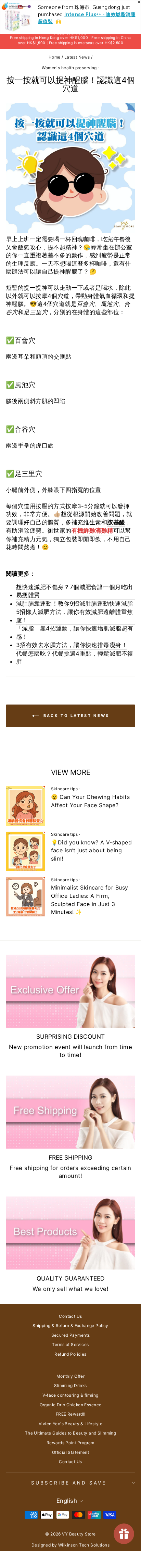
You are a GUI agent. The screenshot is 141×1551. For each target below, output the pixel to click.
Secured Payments (70, 1335)
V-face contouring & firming (70, 1395)
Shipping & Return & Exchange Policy (70, 1325)
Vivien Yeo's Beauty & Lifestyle (70, 1423)
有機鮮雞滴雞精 (92, 530)
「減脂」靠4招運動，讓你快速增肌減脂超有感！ (74, 632)
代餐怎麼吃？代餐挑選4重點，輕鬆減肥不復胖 (74, 657)
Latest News (77, 57)
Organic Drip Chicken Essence (71, 1404)
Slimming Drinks (70, 1385)
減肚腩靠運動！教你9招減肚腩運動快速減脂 (74, 603)
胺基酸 (116, 522)
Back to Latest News (75, 715)
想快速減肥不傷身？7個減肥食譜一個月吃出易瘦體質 (74, 591)
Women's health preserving (69, 67)
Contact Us (70, 1316)
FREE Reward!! (70, 1414)
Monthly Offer (70, 1376)
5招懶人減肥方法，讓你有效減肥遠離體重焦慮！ (74, 616)
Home (55, 57)
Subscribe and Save (69, 1483)
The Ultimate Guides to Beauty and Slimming (70, 1433)
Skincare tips (64, 788)
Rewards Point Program (70, 1442)
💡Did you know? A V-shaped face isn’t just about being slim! (91, 850)
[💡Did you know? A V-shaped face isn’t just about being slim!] (25, 851)
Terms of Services (70, 1344)
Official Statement (70, 1452)
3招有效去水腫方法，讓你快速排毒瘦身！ (71, 644)
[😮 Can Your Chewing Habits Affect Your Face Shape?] (25, 806)
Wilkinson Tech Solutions (84, 1545)
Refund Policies (70, 1354)
